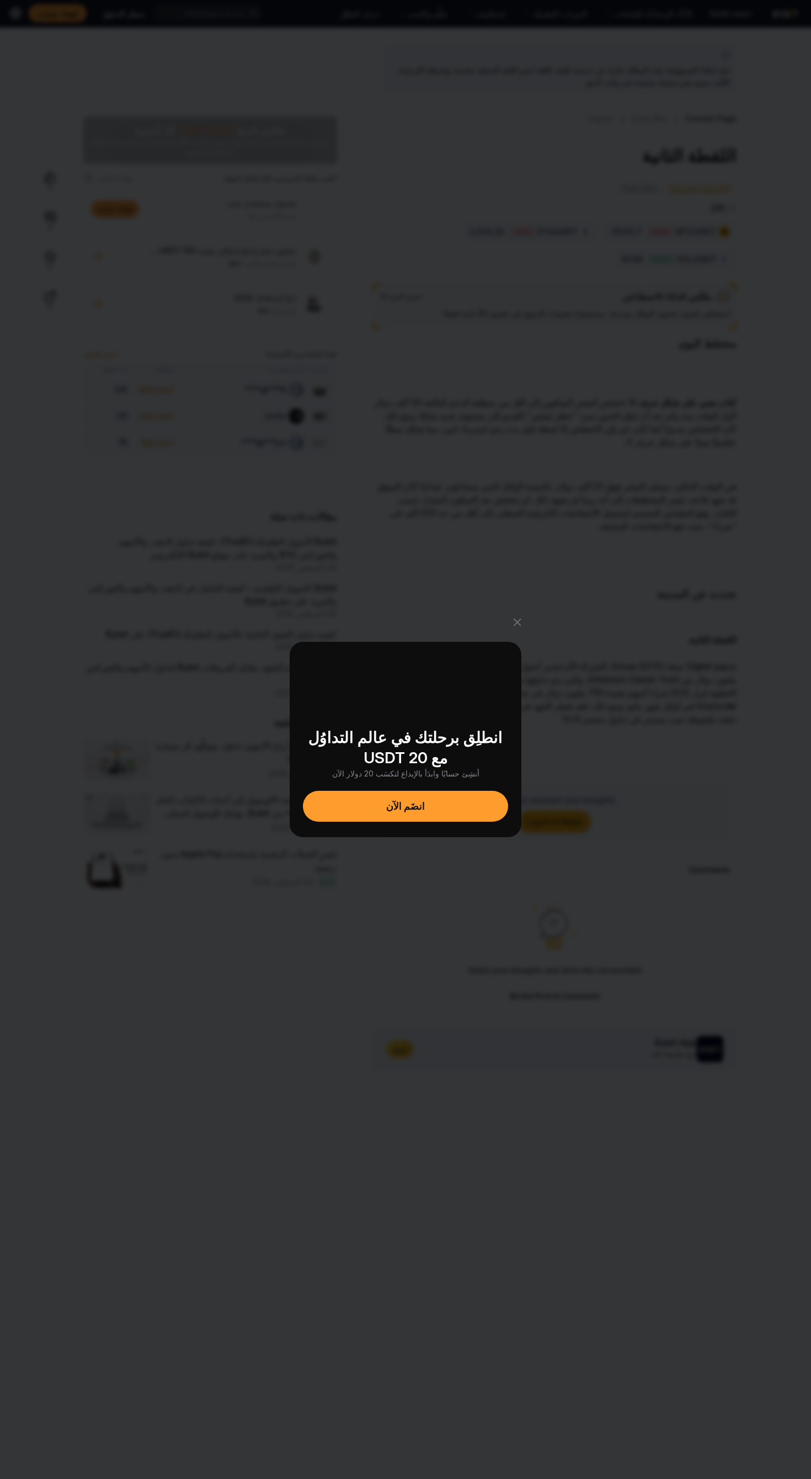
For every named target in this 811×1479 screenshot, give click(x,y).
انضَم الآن (405, 806)
